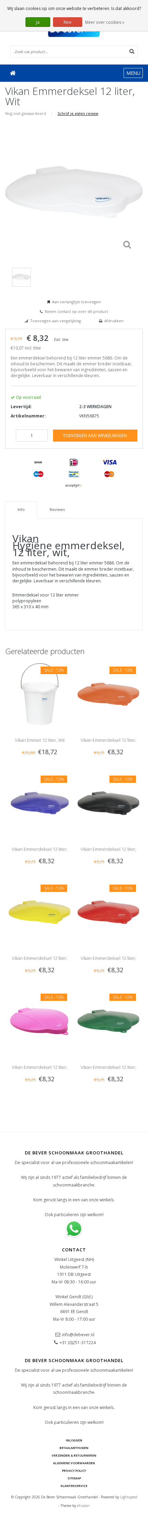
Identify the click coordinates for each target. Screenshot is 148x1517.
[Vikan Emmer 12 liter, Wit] (40, 694)
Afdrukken (114, 320)
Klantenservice (74, 1486)
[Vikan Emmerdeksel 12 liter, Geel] (40, 912)
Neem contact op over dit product (76, 311)
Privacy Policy (74, 1470)
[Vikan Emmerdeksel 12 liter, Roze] (40, 1021)
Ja (38, 22)
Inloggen (74, 1440)
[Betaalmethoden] (38, 462)
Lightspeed (128, 1497)
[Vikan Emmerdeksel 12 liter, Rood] (108, 912)
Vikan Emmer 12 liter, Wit (40, 740)
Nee (68, 22)
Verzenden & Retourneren (74, 1455)
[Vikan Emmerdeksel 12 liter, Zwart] (108, 803)
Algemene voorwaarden (74, 1463)
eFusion (83, 1505)
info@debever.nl (78, 1335)
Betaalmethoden (74, 1448)
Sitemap (74, 1478)
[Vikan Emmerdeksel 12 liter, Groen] (108, 1021)
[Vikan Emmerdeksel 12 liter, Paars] (40, 803)
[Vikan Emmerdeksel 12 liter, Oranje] (108, 694)
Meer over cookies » (104, 22)
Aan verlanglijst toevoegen (76, 301)
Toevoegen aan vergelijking (55, 320)
